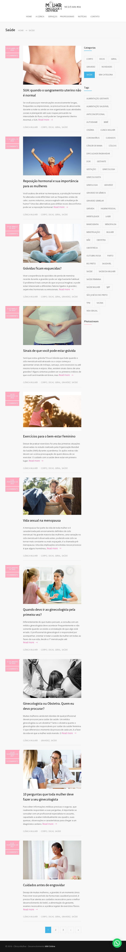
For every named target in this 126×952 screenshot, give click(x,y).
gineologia (92, 185)
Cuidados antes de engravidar (44, 885)
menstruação (93, 232)
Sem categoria (106, 74)
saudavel (106, 263)
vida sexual (92, 310)
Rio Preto (91, 263)
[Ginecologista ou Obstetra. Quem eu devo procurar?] (52, 678)
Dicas (51, 127)
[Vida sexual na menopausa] (52, 496)
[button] (117, 943)
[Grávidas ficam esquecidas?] (52, 243)
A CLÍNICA (40, 16)
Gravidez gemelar (95, 200)
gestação (91, 169)
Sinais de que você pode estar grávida (49, 350)
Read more (43, 119)
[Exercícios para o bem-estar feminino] (52, 411)
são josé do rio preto (97, 295)
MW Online (50, 946)
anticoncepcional (96, 114)
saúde (89, 271)
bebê (106, 122)
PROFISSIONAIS (67, 16)
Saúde (65, 127)
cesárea (90, 130)
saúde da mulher (107, 271)
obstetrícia (92, 248)
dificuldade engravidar (98, 153)
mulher (110, 232)
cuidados (110, 138)
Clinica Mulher (107, 130)
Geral (58, 127)
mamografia (93, 224)
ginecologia (108, 169)
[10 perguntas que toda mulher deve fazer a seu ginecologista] (52, 769)
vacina (100, 303)
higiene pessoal (108, 208)
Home (21, 30)
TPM (88, 303)
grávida (90, 208)
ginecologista (94, 177)
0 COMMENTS (12, 55)
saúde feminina (94, 279)
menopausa (110, 224)
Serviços (52, 16)
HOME (29, 16)
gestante (101, 161)
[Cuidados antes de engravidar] (52, 860)
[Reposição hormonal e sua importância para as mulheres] (52, 156)
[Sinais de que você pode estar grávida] (52, 325)
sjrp (108, 287)
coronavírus (93, 138)
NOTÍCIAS (82, 16)
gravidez (108, 185)
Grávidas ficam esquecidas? (42, 268)
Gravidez (66, 296)
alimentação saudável (98, 106)
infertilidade (93, 216)
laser (108, 216)
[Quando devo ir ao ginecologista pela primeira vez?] (52, 584)
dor (89, 161)
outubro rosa (94, 255)
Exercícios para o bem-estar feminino (49, 436)
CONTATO (95, 16)
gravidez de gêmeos (96, 193)
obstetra (101, 240)
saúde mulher (93, 287)
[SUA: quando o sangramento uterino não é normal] (52, 65)
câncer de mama (94, 145)
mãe (88, 240)
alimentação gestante (98, 98)
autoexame (92, 122)
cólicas (112, 145)
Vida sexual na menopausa (42, 520)
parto (110, 255)
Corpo (44, 127)
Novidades (107, 66)
